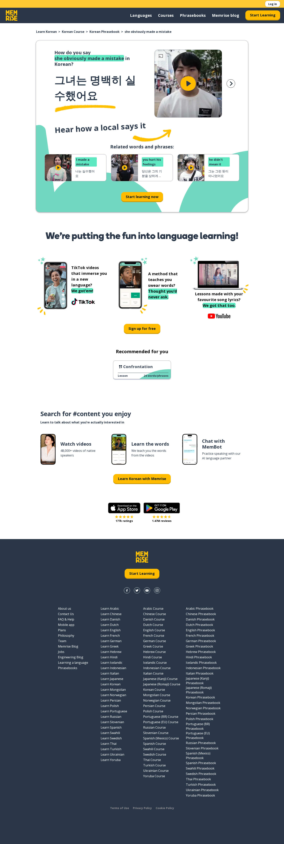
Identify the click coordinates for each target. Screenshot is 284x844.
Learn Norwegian (113, 695)
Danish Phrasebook (200, 619)
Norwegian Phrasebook (203, 708)
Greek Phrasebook (199, 646)
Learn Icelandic (111, 662)
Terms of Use (119, 808)
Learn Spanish (111, 727)
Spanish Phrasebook (201, 763)
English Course (154, 630)
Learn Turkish (111, 749)
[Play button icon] (188, 83)
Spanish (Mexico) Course (161, 738)
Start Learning (262, 15)
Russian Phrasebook (201, 743)
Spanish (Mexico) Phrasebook (198, 755)
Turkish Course (154, 765)
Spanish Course (154, 744)
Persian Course (154, 706)
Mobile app (66, 625)
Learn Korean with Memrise (142, 478)
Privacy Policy (142, 808)
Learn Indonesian (113, 668)
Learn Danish (110, 619)
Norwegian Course (157, 700)
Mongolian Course (156, 695)
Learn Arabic (110, 608)
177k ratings (124, 521)
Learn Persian (111, 700)
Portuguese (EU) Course (160, 722)
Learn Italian (110, 673)
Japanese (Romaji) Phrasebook (199, 690)
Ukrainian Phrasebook (202, 790)
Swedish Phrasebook (201, 774)
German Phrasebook (201, 641)
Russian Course (154, 727)
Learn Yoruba (111, 760)
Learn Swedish (111, 738)
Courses (166, 15)
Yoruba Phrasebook (200, 795)
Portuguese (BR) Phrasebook (198, 726)
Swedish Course (154, 754)
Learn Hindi (109, 657)
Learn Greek (110, 646)
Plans (62, 630)
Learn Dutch (110, 625)
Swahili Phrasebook (200, 768)
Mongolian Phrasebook (203, 703)
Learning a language (73, 662)
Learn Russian (111, 716)
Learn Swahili (110, 733)
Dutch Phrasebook (199, 625)
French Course (153, 635)
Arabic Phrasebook (199, 608)
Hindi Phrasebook (199, 657)
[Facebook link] (127, 590)
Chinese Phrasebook (201, 614)
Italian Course (153, 673)
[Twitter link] (137, 590)
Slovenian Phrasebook (202, 748)
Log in (272, 4)
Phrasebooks (193, 15)
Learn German (111, 641)
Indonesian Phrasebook (203, 668)
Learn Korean (46, 32)
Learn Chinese (111, 614)
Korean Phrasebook (104, 32)
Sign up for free (142, 328)
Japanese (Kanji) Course (160, 679)
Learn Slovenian (112, 722)
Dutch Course (153, 625)
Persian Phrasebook (200, 713)
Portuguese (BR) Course (160, 716)
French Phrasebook (200, 635)
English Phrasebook (200, 630)
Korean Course (73, 32)
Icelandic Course (155, 662)
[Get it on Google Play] (162, 508)
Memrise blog (225, 15)
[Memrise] (11, 15)
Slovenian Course (155, 733)
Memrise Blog (68, 646)
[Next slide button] (231, 83)
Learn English (111, 630)
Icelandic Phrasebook (201, 662)
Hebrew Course (154, 652)
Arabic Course (153, 608)
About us (64, 608)
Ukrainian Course (156, 771)
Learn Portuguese (114, 711)
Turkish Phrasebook (201, 784)
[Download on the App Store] (124, 508)
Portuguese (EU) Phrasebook (198, 735)
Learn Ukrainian (112, 754)
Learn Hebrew (111, 652)
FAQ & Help (66, 619)
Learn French (110, 635)
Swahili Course (153, 749)
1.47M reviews (162, 521)
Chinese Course (154, 614)
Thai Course (152, 760)
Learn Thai (108, 744)
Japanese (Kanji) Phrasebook (197, 680)
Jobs (61, 652)
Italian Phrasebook (199, 673)
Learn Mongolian (113, 689)
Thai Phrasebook (198, 779)
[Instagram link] (157, 590)
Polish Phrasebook (199, 719)
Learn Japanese (112, 679)
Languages (141, 15)
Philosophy (66, 635)
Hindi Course (152, 657)
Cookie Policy (165, 808)
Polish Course (153, 711)
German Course (154, 641)
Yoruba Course (154, 776)
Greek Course (153, 646)
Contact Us (66, 614)
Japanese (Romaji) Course (161, 684)
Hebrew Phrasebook (201, 652)
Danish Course (154, 619)
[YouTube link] (147, 590)
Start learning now (142, 196)
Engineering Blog (70, 657)
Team (62, 641)
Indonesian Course (157, 668)
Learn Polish (110, 706)
